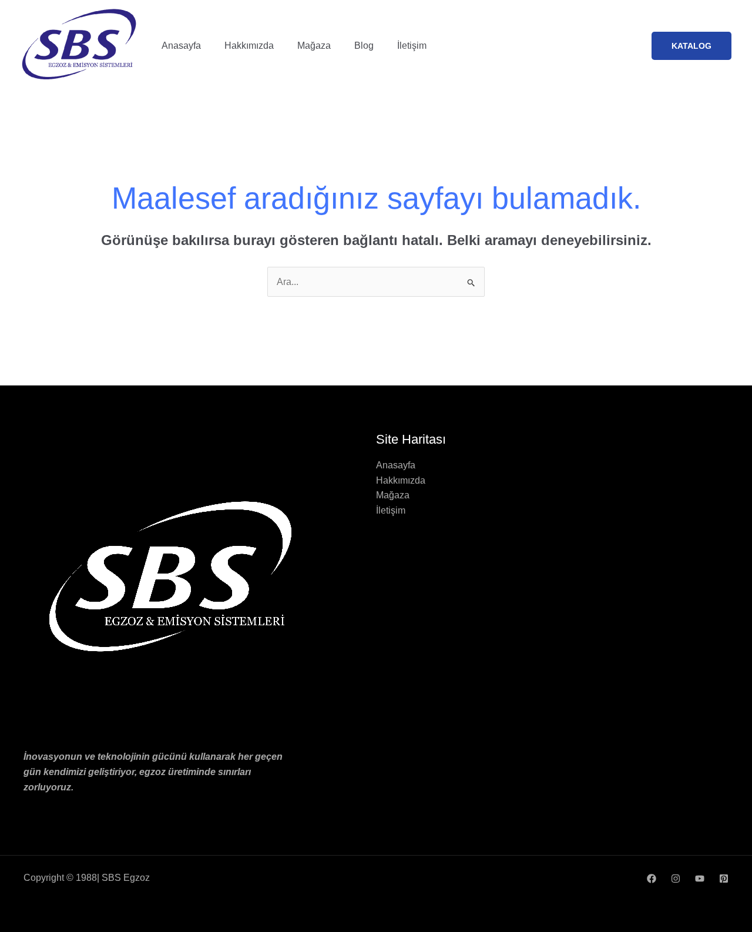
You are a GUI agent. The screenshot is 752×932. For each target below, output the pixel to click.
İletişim (412, 46)
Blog (364, 46)
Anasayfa (181, 46)
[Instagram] (675, 878)
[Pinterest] (723, 878)
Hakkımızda (249, 46)
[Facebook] (651, 878)
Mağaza (314, 46)
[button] (691, 46)
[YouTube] (699, 878)
